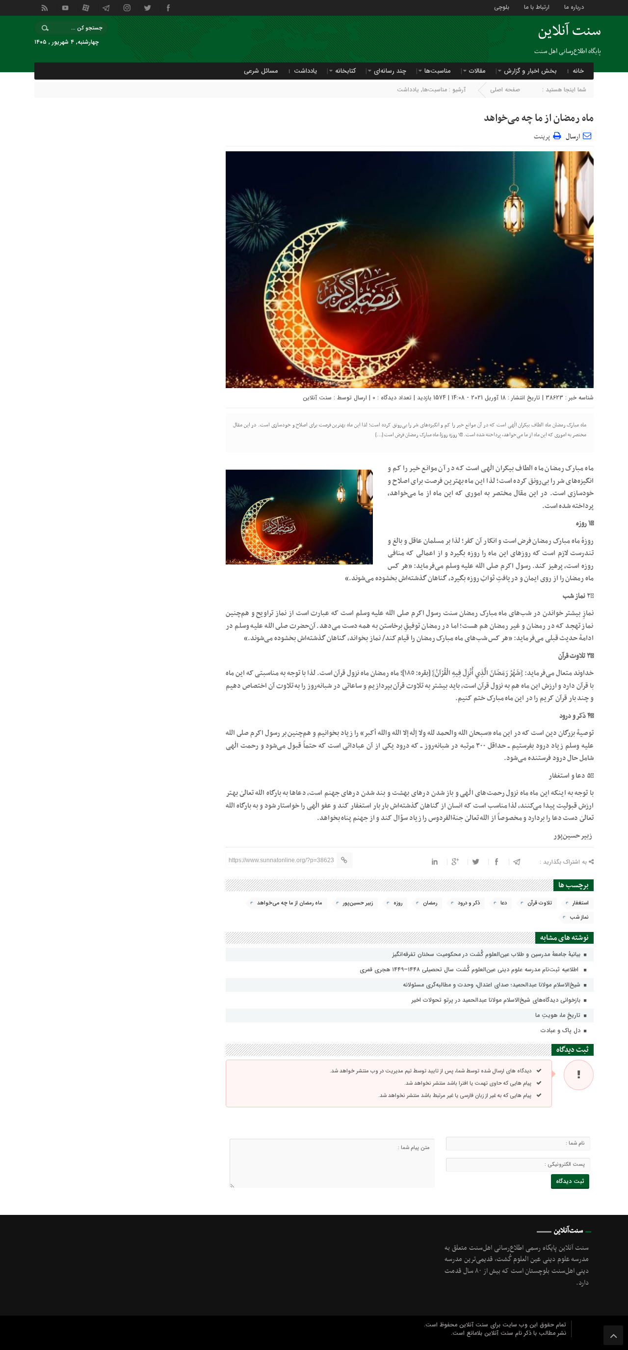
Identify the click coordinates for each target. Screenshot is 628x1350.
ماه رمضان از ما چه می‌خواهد (539, 118)
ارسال (573, 137)
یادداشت (305, 71)
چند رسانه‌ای (390, 71)
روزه (397, 903)
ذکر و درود (469, 903)
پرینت (543, 135)
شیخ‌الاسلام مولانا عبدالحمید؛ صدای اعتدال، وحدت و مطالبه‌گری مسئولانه (492, 984)
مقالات (477, 71)
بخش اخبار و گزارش (530, 71)
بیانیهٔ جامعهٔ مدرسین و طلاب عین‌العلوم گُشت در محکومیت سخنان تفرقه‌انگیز (487, 954)
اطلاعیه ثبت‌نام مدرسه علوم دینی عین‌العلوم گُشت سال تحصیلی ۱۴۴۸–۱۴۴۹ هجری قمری (471, 969)
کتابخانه (345, 71)
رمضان (430, 903)
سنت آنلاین (317, 397)
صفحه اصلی (505, 89)
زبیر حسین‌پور (358, 903)
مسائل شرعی (261, 71)
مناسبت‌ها (437, 71)
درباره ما (574, 6)
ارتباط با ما (537, 6)
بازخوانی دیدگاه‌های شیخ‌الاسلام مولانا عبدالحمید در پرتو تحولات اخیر (497, 1000)
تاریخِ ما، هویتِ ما (558, 1015)
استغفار (581, 903)
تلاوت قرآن (539, 903)
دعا (503, 903)
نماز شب (579, 917)
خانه (578, 71)
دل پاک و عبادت (561, 1030)
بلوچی (501, 6)
